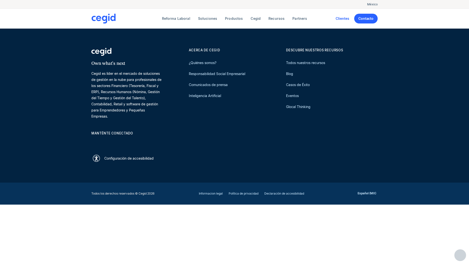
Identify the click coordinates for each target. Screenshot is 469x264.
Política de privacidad (243, 193)
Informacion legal (211, 193)
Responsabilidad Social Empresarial (217, 74)
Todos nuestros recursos (305, 63)
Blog (289, 74)
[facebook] (140, 142)
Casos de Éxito (298, 85)
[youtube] (105, 142)
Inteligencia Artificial (205, 96)
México (372, 4)
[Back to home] (125, 18)
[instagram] (117, 142)
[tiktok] (129, 142)
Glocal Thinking (298, 107)
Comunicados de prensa (208, 85)
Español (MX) (367, 193)
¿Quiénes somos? (202, 63)
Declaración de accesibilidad (284, 193)
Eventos (292, 96)
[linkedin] (93, 142)
